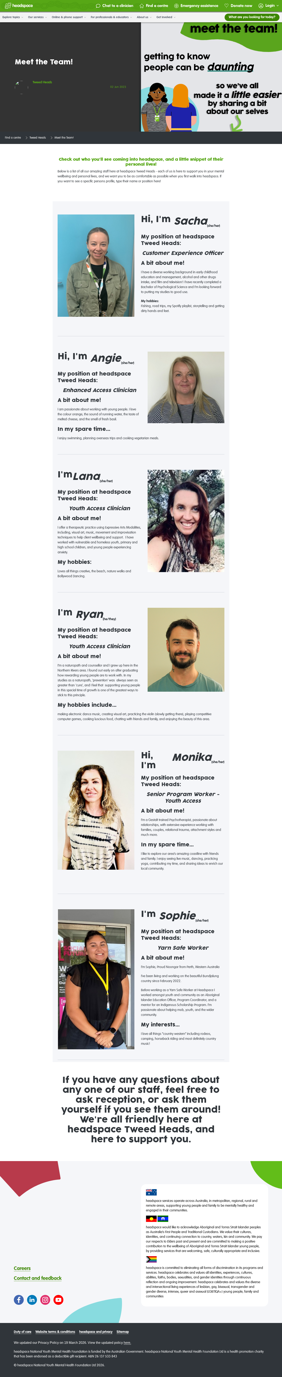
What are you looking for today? (252, 17)
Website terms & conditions (55, 1332)
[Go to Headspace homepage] (19, 6)
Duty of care (22, 1332)
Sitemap (123, 1332)
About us (143, 17)
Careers (22, 1268)
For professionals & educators (110, 17)
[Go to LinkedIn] (32, 1300)
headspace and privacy (96, 1332)
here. (127, 1342)
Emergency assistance (199, 6)
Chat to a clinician (117, 6)
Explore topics (11, 17)
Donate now (241, 6)
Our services (36, 17)
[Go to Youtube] (58, 1300)
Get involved (164, 17)
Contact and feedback (38, 1278)
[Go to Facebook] (19, 1300)
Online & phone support (67, 17)
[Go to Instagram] (45, 1300)
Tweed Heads (38, 137)
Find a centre (157, 6)
